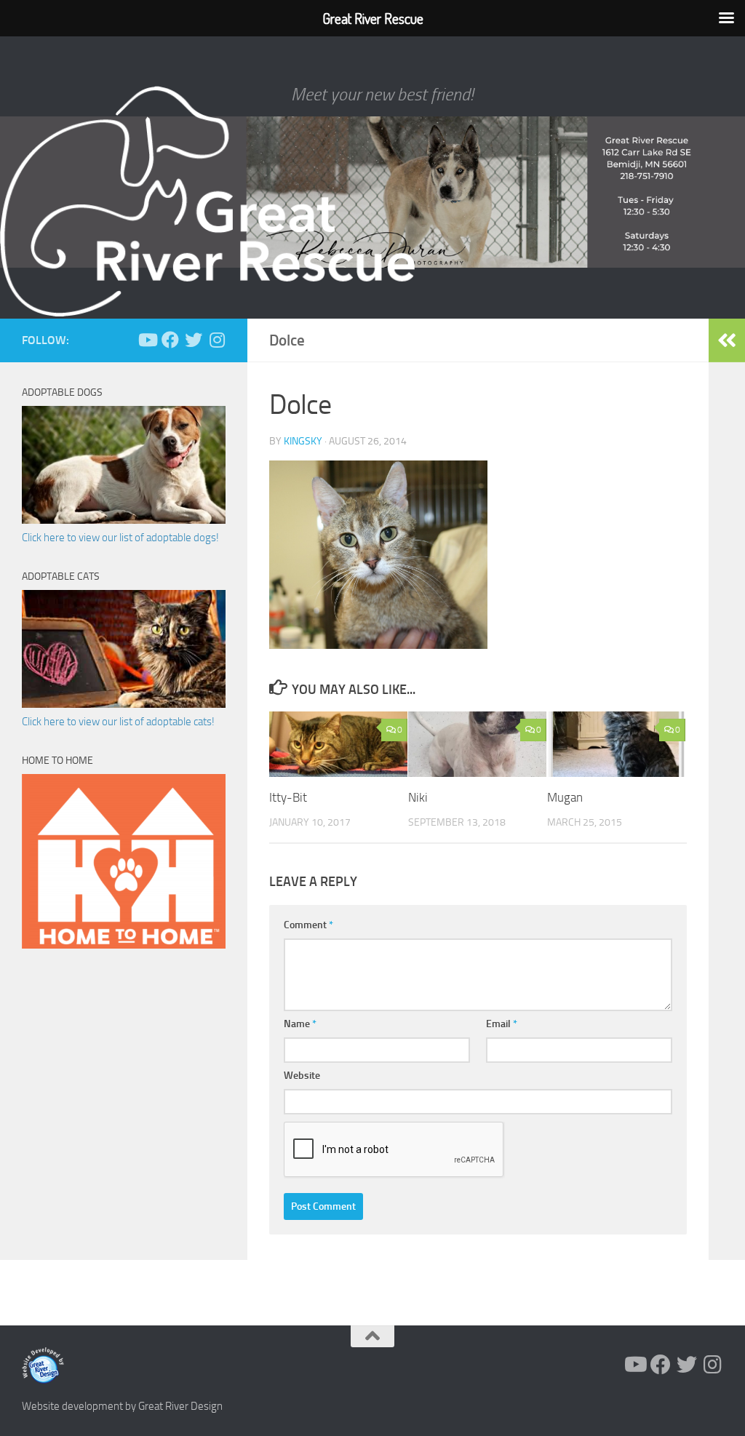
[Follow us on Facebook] (170, 339)
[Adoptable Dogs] (124, 520)
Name (300, 1024)
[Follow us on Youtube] (147, 339)
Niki (418, 797)
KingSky (303, 441)
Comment (308, 925)
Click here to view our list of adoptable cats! (118, 721)
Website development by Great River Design (122, 1406)
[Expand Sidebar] (727, 340)
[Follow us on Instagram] (217, 339)
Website (302, 1075)
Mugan (565, 797)
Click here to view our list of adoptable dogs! (120, 537)
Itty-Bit (288, 797)
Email (501, 1024)
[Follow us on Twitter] (193, 339)
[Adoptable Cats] (124, 704)
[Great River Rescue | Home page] (207, 201)
